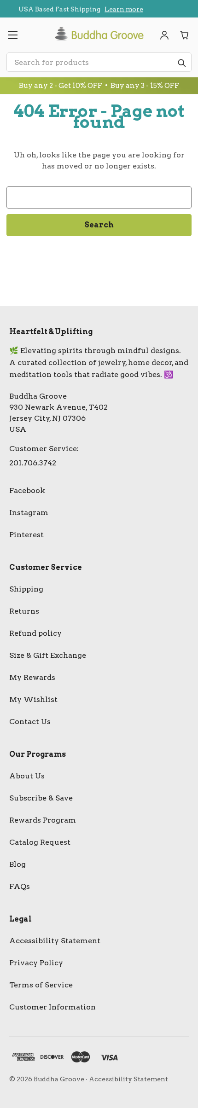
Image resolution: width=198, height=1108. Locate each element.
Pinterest (26, 534)
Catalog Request (39, 842)
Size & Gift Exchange (47, 655)
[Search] (181, 62)
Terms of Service (41, 984)
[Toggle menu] (12, 35)
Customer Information (52, 1007)
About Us (27, 776)
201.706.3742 (32, 462)
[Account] (164, 35)
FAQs (19, 886)
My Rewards (32, 677)
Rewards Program (42, 820)
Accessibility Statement (54, 940)
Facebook (27, 490)
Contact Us (30, 721)
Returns (24, 611)
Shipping (26, 589)
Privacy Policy (36, 962)
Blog (17, 864)
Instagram (28, 512)
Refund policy (35, 633)
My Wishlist (33, 699)
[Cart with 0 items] (184, 35)
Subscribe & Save (41, 798)
